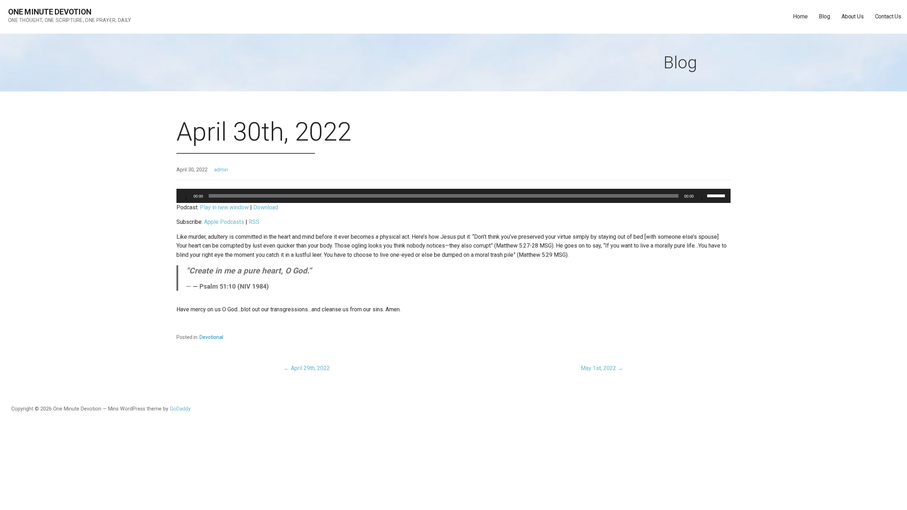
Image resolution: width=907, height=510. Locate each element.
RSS (254, 222)
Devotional (211, 337)
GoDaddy (180, 409)
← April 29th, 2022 (307, 368)
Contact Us (888, 16)
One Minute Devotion (49, 11)
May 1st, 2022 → (602, 368)
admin (221, 170)
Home (800, 16)
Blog (824, 16)
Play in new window (224, 207)
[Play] (185, 196)
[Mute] (701, 196)
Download (265, 207)
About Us (852, 16)
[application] (453, 196)
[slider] (717, 195)
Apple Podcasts (224, 222)
